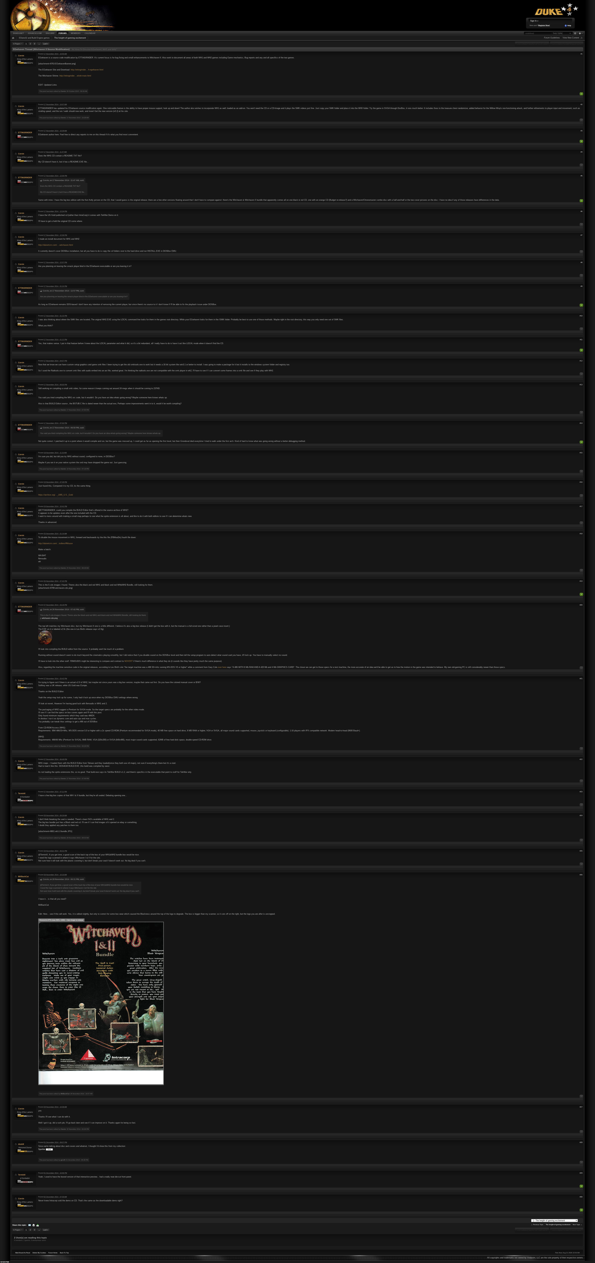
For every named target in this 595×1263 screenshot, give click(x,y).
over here (222, 667)
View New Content (571, 38)
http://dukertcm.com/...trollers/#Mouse (55, 543)
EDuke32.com (35, 33)
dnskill (21, 1144)
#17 (581, 506)
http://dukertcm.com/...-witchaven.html (55, 245)
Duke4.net (18, 33)
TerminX (21, 793)
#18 (581, 534)
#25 (581, 851)
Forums (63, 33)
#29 (581, 1173)
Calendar (90, 33)
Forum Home (52, 1253)
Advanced (575, 33)
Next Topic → (577, 1224)
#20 (581, 605)
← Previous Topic (537, 1224)
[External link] (45, 637)
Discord (50, 33)
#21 (581, 678)
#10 (581, 316)
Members (75, 33)
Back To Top (64, 1253)
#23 (581, 792)
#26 (581, 875)
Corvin (21, 56)
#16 (581, 482)
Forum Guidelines (552, 38)
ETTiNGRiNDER (25, 132)
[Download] (37, 1225)
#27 (581, 1107)
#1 (581, 54)
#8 (581, 262)
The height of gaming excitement (70, 38)
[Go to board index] (67, 15)
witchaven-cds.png (50, 618)
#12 (581, 361)
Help (569, 25)
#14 (581, 423)
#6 (581, 211)
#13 (581, 385)
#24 (581, 815)
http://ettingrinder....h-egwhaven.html (87, 70)
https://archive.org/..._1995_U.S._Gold (55, 495)
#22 (581, 759)
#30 (581, 1197)
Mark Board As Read (22, 1253)
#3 (581, 131)
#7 (581, 235)
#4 (581, 152)
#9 (581, 286)
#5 (581, 176)
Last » (45, 44)
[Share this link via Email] (29, 1225)
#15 (581, 453)
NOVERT (128, 661)
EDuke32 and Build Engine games (34, 38)
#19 (581, 581)
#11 (581, 340)
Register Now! (544, 25)
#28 (581, 1142)
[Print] (33, 1225)
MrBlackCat (23, 876)
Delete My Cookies (39, 1253)
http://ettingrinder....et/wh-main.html (75, 76)
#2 (581, 104)
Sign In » (534, 21)
